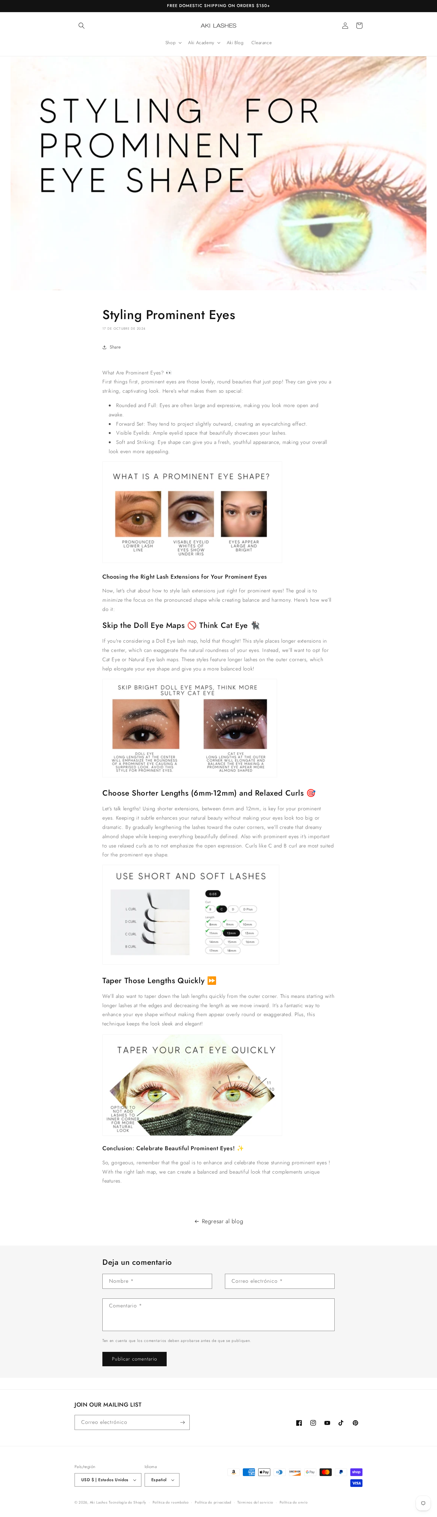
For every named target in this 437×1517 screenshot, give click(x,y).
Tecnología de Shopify (127, 1502)
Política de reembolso (171, 1502)
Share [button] (115, 347)
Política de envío (294, 1502)
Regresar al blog (222, 1221)
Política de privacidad (213, 1502)
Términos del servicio (255, 1502)
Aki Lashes (98, 1502)
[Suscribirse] (182, 1422)
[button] (82, 26)
